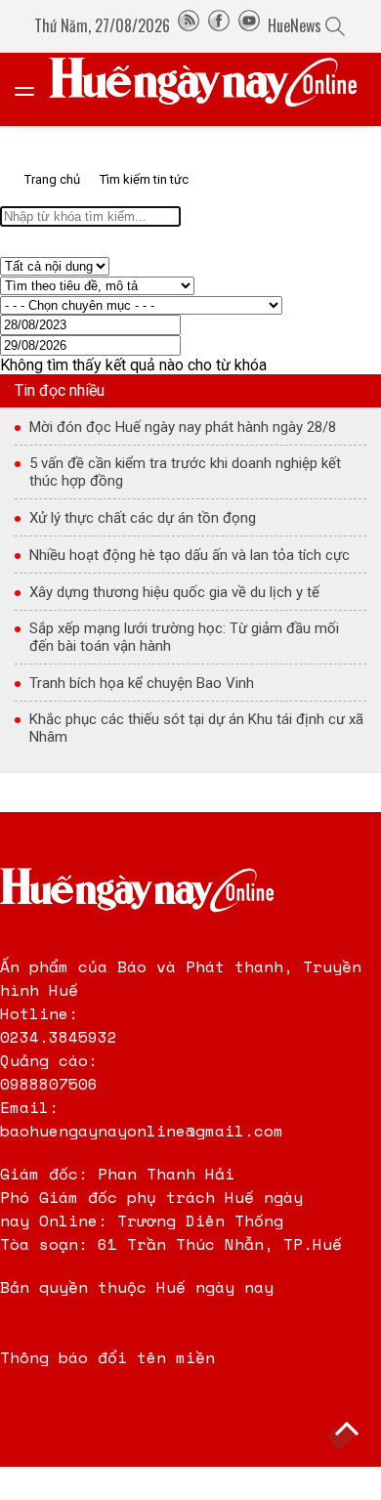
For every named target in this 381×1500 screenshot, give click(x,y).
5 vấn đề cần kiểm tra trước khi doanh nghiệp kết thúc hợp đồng (185, 472)
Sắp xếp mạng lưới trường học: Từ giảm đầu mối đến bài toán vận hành (184, 637)
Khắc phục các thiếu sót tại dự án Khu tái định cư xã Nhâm (196, 728)
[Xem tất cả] (34, 89)
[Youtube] (249, 25)
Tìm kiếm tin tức (144, 179)
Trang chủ (52, 179)
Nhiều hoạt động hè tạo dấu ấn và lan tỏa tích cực (189, 555)
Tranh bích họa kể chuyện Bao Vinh (141, 683)
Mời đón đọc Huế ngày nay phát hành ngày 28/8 (182, 427)
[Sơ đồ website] (188, 25)
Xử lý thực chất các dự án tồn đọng (142, 518)
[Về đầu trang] (346, 1431)
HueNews (294, 25)
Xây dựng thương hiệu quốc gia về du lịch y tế (174, 592)
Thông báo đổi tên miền (107, 1357)
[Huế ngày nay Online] (215, 89)
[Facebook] (219, 25)
